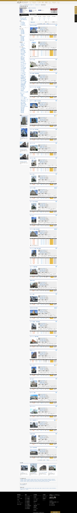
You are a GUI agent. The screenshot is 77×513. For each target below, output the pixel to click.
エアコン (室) (22, 89)
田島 (44, 323)
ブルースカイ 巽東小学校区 (34, 336)
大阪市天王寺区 (42, 479)
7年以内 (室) (22, 38)
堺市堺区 (31, 481)
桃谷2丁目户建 (32, 280)
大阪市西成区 (43, 480)
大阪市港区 (35, 479)
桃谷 (43, 251)
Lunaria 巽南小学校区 (34, 447)
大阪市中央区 (28, 481)
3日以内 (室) (22, 44)
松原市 (44, 481)
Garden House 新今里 (34, 25)
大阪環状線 (41, 43)
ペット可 (18, 501)
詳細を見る (51, 50)
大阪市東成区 (21, 480)
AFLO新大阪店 (27, 508)
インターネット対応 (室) (24, 97)
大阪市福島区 (25, 479)
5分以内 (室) (22, 30)
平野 (42, 118)
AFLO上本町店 (27, 499)
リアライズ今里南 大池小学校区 (35, 229)
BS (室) (22, 95)
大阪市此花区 (28, 479)
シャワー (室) (22, 87)
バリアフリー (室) (23, 55)
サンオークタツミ (33, 406)
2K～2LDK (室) (23, 23)
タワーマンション (20, 502)
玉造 (44, 488)
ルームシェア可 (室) (23, 64)
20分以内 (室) (22, 33)
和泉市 (46, 481)
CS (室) (22, 94)
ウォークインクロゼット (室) (24, 91)
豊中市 (38, 481)
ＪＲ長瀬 (44, 369)
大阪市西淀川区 (49, 479)
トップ (30, 2)
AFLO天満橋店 (27, 504)
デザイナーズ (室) (23, 51)
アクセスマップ (35, 498)
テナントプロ (35, 508)
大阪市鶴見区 (49, 480)
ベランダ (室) (22, 71)
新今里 (45, 27)
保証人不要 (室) (23, 53)
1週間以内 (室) (23, 45)
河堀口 (38, 488)
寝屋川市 (42, 481)
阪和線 (40, 162)
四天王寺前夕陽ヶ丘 (54, 488)
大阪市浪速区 (45, 479)
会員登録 (46, 2)
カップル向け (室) (23, 65)
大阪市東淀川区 (53, 479)
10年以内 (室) (22, 39)
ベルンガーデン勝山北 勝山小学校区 (36, 248)
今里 (43, 28)
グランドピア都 (33, 59)
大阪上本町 (45, 147)
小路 (44, 103)
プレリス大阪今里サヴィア (34, 420)
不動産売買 (35, 505)
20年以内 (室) (22, 40)
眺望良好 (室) (22, 58)
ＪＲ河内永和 (45, 312)
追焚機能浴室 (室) (23, 83)
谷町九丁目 (48, 488)
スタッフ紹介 (35, 499)
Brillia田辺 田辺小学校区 (23, 125)
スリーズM (32, 215)
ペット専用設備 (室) (23, 48)
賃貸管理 (34, 507)
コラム (34, 502)
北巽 (44, 91)
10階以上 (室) (22, 109)
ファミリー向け (19, 498)
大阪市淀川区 (46, 480)
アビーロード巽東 (33, 392)
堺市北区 (36, 481)
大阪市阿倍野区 (32, 480)
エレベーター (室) (23, 74)
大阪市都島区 (21, 479)
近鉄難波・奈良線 (42, 147)
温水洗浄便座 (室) (23, 85)
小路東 (45, 102)
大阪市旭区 (25, 480)
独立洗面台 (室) (23, 88)
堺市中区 (33, 481)
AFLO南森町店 (27, 502)
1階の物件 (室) (22, 108)
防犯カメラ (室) (23, 102)
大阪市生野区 (42, 27)
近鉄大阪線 (41, 28)
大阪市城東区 (28, 480)
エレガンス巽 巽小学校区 (34, 201)
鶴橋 (43, 43)
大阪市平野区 (21, 481)
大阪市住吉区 (35, 480)
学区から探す (19, 504)
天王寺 (24, 489)
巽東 (44, 338)
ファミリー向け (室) (23, 67)
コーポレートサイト (36, 504)
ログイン (50, 2)
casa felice (32, 40)
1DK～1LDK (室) (23, 22)
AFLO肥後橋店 (27, 501)
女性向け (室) (22, 66)
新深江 (44, 64)
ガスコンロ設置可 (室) (23, 63)
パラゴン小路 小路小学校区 (34, 129)
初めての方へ (34, 2)
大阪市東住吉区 (39, 480)
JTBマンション (33, 350)
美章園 (42, 162)
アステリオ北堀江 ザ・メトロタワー (24, 137)
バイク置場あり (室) (23, 76)
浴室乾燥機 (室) (23, 84)
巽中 (44, 203)
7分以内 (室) (22, 31)
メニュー (58, 2)
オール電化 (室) (23, 73)
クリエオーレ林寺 (33, 158)
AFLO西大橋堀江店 (28, 505)
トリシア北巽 (32, 294)
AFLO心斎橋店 (27, 498)
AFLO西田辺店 (27, 507)
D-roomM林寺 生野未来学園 (35, 73)
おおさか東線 (41, 312)
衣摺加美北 (21, 489)
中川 (44, 189)
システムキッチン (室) (23, 81)
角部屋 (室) (22, 112)
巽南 (44, 117)
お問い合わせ (54, 2)
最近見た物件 (55, 512)
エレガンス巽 (32, 174)
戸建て (18, 499)
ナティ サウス (33, 365)
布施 (43, 105)
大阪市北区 (25, 481)
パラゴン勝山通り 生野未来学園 (35, 321)
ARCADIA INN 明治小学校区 (23, 149)
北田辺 (50, 488)
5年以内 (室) (22, 37)
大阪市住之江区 (53, 480)
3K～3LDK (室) (22, 24)
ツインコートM (33, 143)
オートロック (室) (23, 98)
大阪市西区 (32, 479)
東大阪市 (48, 481)
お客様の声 (35, 501)
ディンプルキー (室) (23, 101)
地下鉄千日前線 (41, 63)
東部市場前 (43, 76)
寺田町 (35, 488)
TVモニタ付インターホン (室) (24, 99)
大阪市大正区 (38, 479)
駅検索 (43, 2)
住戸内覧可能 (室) (23, 105)
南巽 (44, 119)
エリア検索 (39, 2)
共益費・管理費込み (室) (24, 19)
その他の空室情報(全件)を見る (35, 56)
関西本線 (41, 76)
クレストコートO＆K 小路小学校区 (36, 87)
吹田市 (40, 481)
